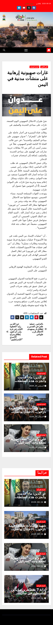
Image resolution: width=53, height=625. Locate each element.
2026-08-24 (37, 502)
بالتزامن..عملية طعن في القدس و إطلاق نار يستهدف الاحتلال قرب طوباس (35, 329)
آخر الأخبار (44, 67)
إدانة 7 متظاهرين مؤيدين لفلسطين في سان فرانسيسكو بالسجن (28, 593)
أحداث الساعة (34, 67)
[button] (4, 50)
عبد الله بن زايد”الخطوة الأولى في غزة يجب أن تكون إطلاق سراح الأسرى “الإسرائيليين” (16, 332)
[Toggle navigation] (26, 50)
